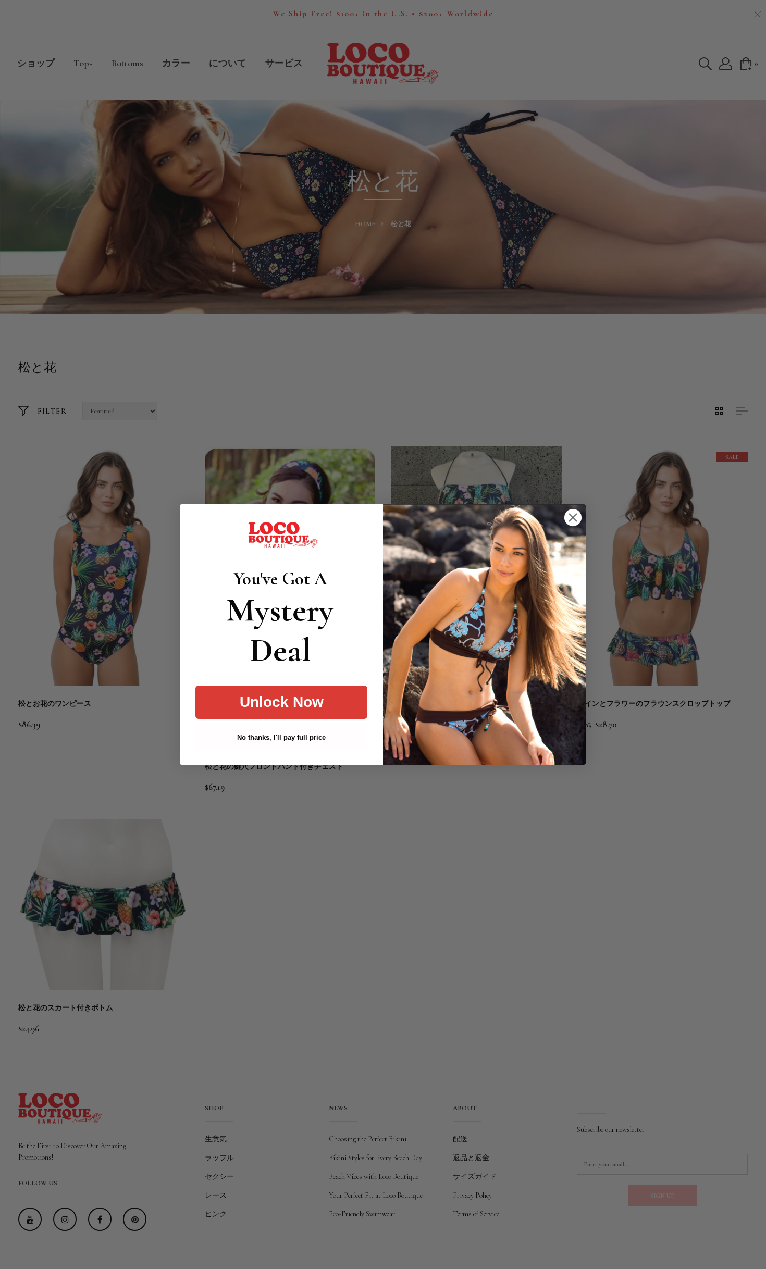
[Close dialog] (573, 517)
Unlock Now (282, 702)
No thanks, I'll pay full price (281, 737)
